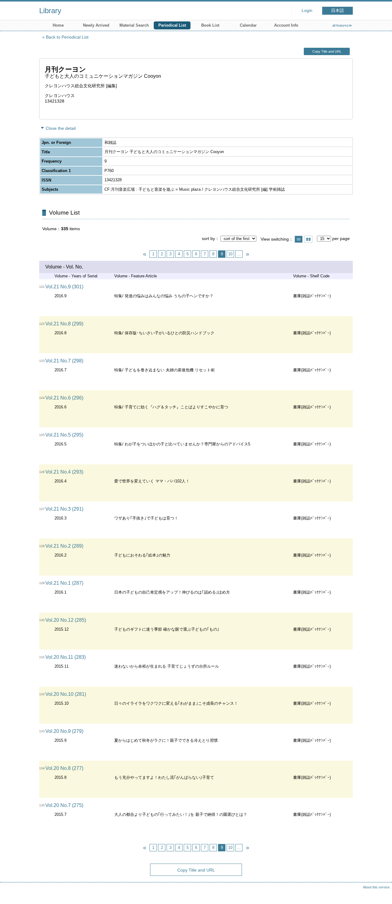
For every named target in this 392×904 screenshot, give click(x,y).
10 (230, 254)
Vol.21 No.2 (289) (64, 546)
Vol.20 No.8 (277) (64, 768)
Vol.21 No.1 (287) (64, 583)
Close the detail (61, 128)
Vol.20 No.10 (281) (65, 694)
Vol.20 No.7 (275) (64, 805)
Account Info (286, 25)
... (239, 254)
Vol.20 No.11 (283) (65, 657)
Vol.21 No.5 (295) (64, 434)
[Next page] (247, 254)
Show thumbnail (308, 239)
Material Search (134, 25)
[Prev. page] (144, 254)
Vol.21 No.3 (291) (64, 509)
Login (307, 10)
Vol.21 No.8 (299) (64, 323)
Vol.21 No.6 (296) (64, 397)
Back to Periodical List (67, 37)
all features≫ (342, 25)
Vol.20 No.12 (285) (65, 620)
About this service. (376, 887)
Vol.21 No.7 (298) (64, 360)
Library (50, 10)
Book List (210, 25)
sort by (208, 238)
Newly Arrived (96, 25)
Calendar (248, 25)
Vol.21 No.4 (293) (64, 472)
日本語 (337, 10)
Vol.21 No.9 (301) (64, 286)
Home (58, 25)
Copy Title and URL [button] (326, 51)
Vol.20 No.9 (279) (64, 731)
